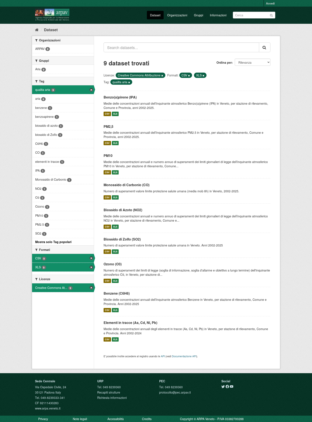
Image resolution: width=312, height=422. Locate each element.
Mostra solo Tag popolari (53, 242)
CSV (107, 113)
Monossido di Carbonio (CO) (126, 184)
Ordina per (224, 62)
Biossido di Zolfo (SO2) (122, 239)
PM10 (108, 155)
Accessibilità (115, 419)
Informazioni (218, 15)
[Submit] (271, 15)
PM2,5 (108, 126)
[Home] (37, 29)
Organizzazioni (177, 15)
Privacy (43, 419)
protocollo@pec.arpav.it (175, 392)
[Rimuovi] (162, 75)
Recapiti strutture (108, 392)
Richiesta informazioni (112, 397)
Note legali (80, 419)
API (163, 356)
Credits (147, 419)
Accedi (270, 3)
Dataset (155, 15)
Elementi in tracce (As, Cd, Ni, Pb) (130, 322)
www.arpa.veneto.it (47, 408)
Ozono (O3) (113, 264)
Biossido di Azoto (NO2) (123, 209)
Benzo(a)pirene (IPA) (120, 97)
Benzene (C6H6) (117, 293)
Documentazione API (184, 356)
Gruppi (198, 15)
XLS (115, 113)
